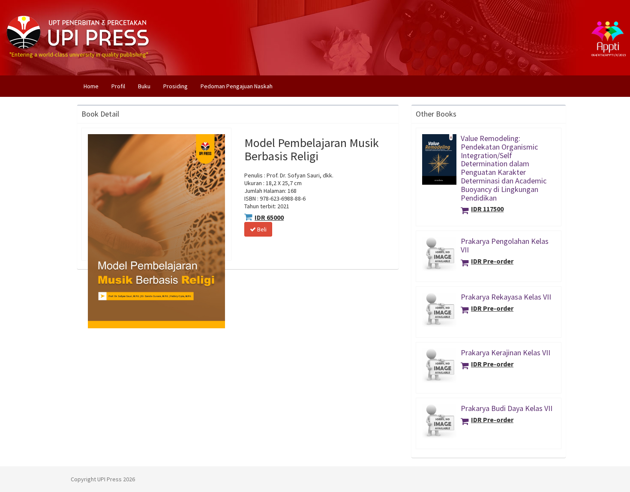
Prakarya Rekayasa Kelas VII (506, 297)
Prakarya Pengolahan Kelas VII (505, 245)
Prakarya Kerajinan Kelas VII (505, 352)
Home (94, 86)
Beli (261, 229)
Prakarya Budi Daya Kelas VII (506, 408)
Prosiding (175, 86)
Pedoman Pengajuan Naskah (237, 86)
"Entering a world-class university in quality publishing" (79, 14)
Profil (118, 86)
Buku (144, 86)
